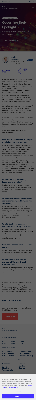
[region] (18, 387)
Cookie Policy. (13, 387)
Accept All (18, 396)
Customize (18, 391)
